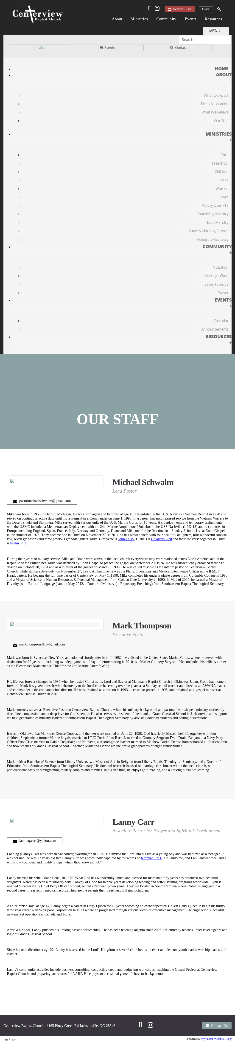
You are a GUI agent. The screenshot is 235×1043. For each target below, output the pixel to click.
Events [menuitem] (223, 303)
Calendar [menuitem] (221, 320)
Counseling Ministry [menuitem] (212, 213)
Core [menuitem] (224, 154)
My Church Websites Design (216, 1038)
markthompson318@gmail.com (42, 644)
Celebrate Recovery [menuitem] (212, 239)
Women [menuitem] (221, 188)
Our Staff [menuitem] (221, 120)
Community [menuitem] (217, 249)
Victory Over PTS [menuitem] (215, 205)
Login (12, 1039)
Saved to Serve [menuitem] (216, 284)
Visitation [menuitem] (220, 267)
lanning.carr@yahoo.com (37, 841)
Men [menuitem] (224, 197)
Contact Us (219, 1026)
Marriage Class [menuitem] (216, 275)
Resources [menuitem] (219, 339)
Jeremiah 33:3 (151, 858)
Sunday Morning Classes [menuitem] (208, 230)
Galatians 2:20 (161, 539)
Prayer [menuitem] (223, 292)
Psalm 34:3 (18, 543)
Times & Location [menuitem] (214, 103)
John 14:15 (126, 539)
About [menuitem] (224, 77)
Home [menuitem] (221, 68)
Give (206, 9)
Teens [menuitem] (223, 180)
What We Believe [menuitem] (214, 112)
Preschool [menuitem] (220, 163)
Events (110, 47)
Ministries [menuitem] (219, 137)
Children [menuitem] (221, 171)
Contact (181, 47)
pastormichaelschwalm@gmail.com (45, 501)
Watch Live (182, 9)
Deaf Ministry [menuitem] (217, 222)
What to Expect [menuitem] (216, 95)
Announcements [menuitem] (214, 329)
